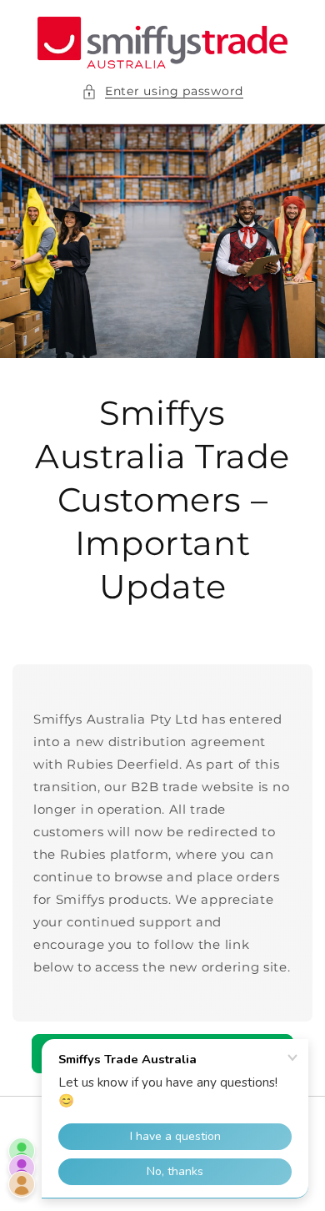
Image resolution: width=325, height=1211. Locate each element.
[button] (162, 91)
